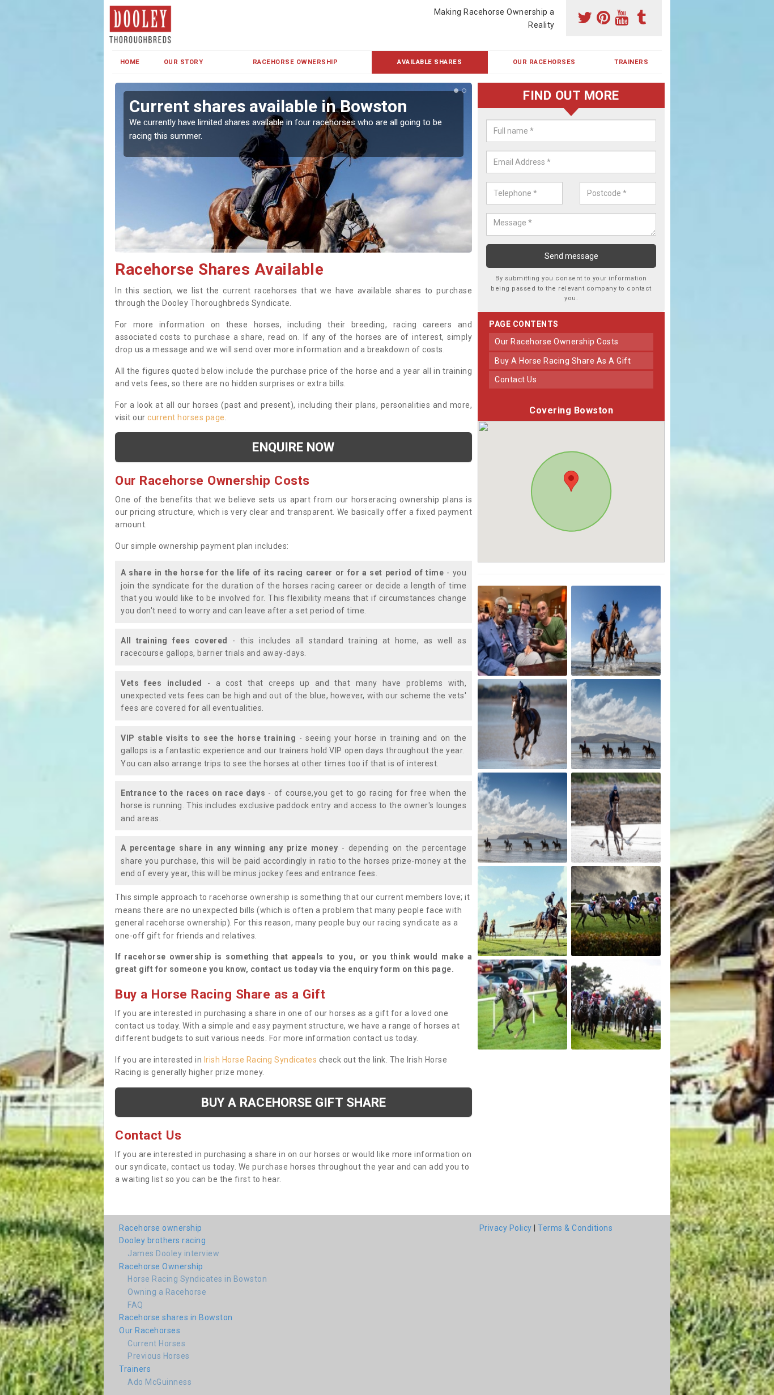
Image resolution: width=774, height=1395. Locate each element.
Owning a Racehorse (166, 1291)
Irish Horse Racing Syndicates (260, 1059)
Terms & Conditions (575, 1227)
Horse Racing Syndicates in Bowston (197, 1278)
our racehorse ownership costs (557, 341)
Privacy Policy (505, 1227)
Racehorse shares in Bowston (176, 1317)
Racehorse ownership (160, 1227)
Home (130, 62)
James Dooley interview (173, 1253)
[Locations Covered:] (117, 10)
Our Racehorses (544, 62)
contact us (516, 379)
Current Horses (156, 1343)
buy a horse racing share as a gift (563, 360)
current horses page (186, 417)
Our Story (183, 62)
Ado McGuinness (159, 1382)
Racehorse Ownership (295, 62)
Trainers (631, 62)
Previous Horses (158, 1355)
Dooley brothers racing (162, 1240)
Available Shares (429, 62)
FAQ (135, 1304)
